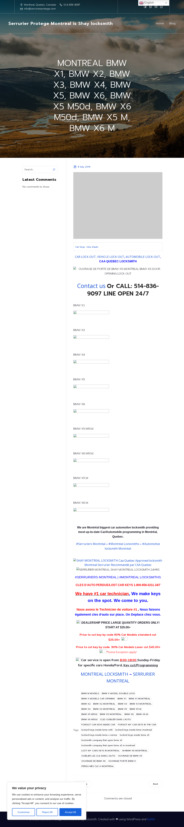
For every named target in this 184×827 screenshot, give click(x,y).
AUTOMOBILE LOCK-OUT (143, 257)
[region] (46, 801)
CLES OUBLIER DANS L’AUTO (115, 719)
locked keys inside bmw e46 (97, 729)
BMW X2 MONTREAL (104, 703)
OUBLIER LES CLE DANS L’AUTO (98, 755)
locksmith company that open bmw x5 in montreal (108, 745)
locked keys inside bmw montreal (133, 729)
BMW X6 (129, 714)
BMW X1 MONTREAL (139, 698)
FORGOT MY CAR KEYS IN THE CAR (137, 724)
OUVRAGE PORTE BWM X (122, 761)
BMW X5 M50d (89, 714)
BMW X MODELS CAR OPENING (98, 698)
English (149, 2)
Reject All (47, 812)
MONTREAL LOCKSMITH (104, 674)
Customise (24, 812)
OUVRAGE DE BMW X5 (130, 755)
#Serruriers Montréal (90, 544)
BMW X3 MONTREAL (141, 703)
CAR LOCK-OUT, (85, 257)
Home (160, 23)
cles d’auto (92, 247)
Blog (172, 23)
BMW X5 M (135, 709)
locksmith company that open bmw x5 (101, 740)
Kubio (151, 819)
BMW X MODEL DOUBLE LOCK (118, 693)
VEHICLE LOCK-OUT (110, 257)
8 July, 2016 (84, 166)
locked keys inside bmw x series (99, 735)
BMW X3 (122, 703)
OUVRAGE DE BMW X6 (93, 761)
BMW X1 (122, 698)
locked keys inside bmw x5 (134, 735)
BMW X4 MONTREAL (104, 709)
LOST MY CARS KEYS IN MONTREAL (100, 750)
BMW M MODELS (90, 693)
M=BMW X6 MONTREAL (135, 750)
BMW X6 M (142, 714)
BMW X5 (122, 709)
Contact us (92, 286)
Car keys (80, 247)
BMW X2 (86, 703)
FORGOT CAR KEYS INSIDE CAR (98, 724)
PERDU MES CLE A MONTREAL (97, 766)
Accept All (70, 812)
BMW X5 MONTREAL (111, 714)
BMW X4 (86, 709)
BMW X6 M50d (89, 719)
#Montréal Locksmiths (123, 544)
